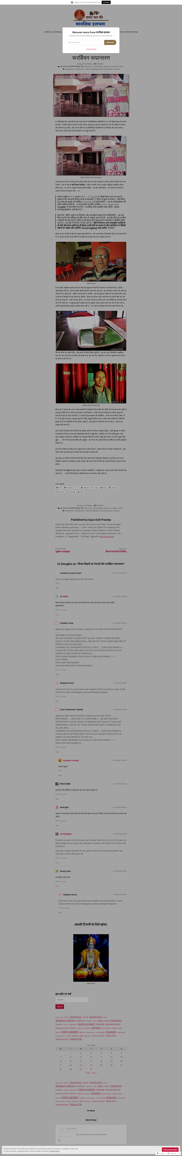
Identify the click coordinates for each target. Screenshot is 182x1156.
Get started (106, 2)
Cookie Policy (55, 1151)
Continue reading (91, 49)
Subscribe (110, 42)
